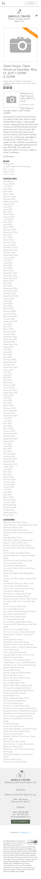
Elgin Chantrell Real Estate (14, 614)
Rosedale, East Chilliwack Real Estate (19, 713)
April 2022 (7, 268)
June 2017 (7, 375)
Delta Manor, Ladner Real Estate (17, 594)
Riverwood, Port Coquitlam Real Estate (19, 708)
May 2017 (7, 377)
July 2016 (7, 398)
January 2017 (9, 388)
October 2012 (9, 484)
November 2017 (10, 362)
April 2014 (7, 451)
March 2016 (8, 406)
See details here (27, 105)
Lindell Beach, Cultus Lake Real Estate (19, 662)
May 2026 (7, 189)
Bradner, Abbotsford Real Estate (17, 545)
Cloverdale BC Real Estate (14, 566)
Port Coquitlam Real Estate (14, 701)
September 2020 (10, 296)
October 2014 (9, 436)
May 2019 (7, 327)
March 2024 (8, 227)
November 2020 (10, 291)
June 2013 (7, 469)
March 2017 (8, 383)
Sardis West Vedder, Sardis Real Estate (20, 729)
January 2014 (9, 457)
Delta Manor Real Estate (13, 591)
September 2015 (10, 416)
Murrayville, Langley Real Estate (17, 688)
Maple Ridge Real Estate (13, 668)
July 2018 (7, 350)
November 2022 (10, 250)
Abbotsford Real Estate (13, 527)
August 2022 (8, 258)
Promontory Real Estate (13, 703)
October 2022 (9, 253)
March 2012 (8, 497)
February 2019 (9, 332)
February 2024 (9, 230)
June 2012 (7, 492)
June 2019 (7, 324)
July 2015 (7, 418)
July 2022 (7, 260)
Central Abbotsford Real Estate (16, 553)
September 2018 (10, 344)
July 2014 (7, 444)
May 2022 (7, 265)
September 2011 (10, 513)
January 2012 (9, 502)
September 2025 (10, 202)
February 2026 (9, 197)
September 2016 (10, 393)
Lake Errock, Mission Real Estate (16, 660)
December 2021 (10, 273)
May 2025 (7, 212)
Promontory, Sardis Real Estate (16, 706)
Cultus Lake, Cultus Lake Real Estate (18, 589)
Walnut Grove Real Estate (14, 742)
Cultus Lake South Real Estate (15, 586)
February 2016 (9, 408)
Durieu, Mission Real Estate (14, 606)
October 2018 (9, 342)
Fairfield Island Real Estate (14, 617)
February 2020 (9, 311)
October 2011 (8, 510)
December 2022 (10, 248)
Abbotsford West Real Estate (15, 530)
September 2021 (10, 278)
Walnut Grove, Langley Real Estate (18, 744)
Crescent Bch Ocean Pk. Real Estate (18, 584)
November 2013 (10, 459)
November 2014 (10, 434)
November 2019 (10, 316)
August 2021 (8, 281)
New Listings (8, 169)
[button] (20, 822)
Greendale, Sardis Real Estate (16, 642)
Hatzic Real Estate (11, 650)
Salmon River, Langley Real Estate (17, 716)
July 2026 (7, 186)
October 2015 (9, 413)
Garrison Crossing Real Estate (16, 629)
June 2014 (7, 446)
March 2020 (8, 309)
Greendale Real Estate (13, 640)
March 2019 (8, 329)
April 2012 (7, 495)
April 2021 (7, 286)
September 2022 (10, 255)
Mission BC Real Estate (12, 675)
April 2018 (7, 357)
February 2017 (9, 385)
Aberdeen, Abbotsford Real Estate (18, 540)
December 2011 (9, 505)
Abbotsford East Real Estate (15, 522)
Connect (30, 3)
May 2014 (7, 449)
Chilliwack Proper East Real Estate (17, 561)
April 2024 (7, 225)
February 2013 (9, 479)
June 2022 (8, 263)
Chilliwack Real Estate (12, 563)
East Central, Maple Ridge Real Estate (19, 612)
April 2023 (7, 237)
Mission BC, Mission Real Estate (16, 678)
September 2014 (10, 439)
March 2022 (8, 271)
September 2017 (10, 367)
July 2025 (7, 207)
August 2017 (8, 370)
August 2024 (8, 217)
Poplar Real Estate (11, 696)
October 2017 (9, 365)
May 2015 (7, 423)
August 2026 (8, 184)
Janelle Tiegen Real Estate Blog (16, 166)
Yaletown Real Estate (12, 759)
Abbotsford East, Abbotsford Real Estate (20, 525)
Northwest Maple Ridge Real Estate (18, 691)
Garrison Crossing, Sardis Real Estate (19, 632)
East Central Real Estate (13, 609)
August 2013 (8, 467)
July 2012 (7, 490)
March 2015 (8, 428)
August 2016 (8, 395)
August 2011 (8, 515)
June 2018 (7, 352)
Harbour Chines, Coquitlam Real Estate (20, 647)
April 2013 (7, 474)
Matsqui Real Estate (11, 670)
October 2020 (9, 293)
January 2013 (9, 482)
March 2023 (8, 240)
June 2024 (8, 220)
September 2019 (10, 321)
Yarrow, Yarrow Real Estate (14, 762)
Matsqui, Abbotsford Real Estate (17, 673)
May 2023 (7, 235)
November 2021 (10, 276)
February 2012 (9, 500)
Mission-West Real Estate (14, 683)
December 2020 (10, 288)
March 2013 (8, 477)
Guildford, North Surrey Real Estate (18, 645)
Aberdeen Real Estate (12, 538)
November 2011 (9, 507)
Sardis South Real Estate (13, 726)
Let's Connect (20, 822)
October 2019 (9, 319)
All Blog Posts (8, 164)
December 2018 (10, 337)
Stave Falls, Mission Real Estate (16, 731)
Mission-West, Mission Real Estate (17, 685)
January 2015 (9, 431)
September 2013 (10, 464)
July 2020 (7, 301)
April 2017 (7, 380)
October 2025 (9, 199)
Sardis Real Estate (11, 724)
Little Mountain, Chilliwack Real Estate (19, 665)
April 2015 (7, 426)
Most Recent (8, 181)
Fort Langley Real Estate (13, 619)
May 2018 (7, 355)
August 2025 (8, 204)
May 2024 (7, 222)
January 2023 (9, 245)
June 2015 (7, 421)
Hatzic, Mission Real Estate (14, 652)
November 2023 (10, 232)
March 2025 (8, 214)
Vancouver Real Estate (13, 734)
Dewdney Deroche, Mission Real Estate (20, 599)
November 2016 (10, 390)
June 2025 (8, 209)
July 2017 (7, 372)
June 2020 (8, 304)
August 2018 (8, 347)
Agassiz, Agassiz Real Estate (15, 543)
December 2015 (10, 411)
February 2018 (9, 360)
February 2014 (9, 454)
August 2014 (8, 441)
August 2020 (9, 299)
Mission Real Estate (11, 680)
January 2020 (9, 314)
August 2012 (8, 487)
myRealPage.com (25, 832)
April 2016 (7, 403)
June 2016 (7, 400)
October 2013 (9, 462)
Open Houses (9, 172)
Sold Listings (8, 174)
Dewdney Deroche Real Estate (16, 596)
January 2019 (9, 334)
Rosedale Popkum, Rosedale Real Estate (20, 711)
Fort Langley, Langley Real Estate (17, 622)
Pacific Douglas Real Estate (14, 693)
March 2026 (8, 194)
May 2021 (7, 283)
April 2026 (7, 192)
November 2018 (10, 339)
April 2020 (8, 306)
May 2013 (7, 472)
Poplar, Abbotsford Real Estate (16, 698)
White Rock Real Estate (13, 747)
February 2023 (9, 242)
